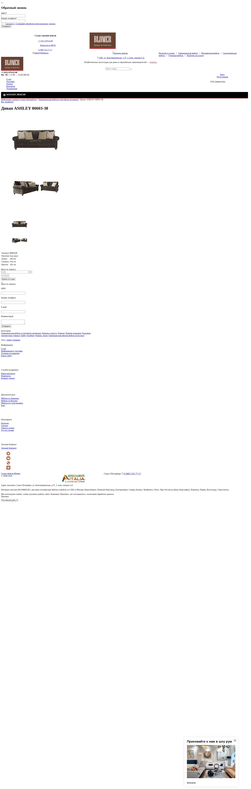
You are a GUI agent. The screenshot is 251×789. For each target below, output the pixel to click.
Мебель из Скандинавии (12, 403)
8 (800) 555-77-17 (45, 50)
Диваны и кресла (49, 333)
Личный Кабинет (9, 448)
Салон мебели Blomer (10, 473)
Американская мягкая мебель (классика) (66, 335)
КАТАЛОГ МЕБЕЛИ (16, 94)
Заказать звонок (121, 53)
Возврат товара (8, 378)
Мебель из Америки (10, 398)
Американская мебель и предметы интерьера (21, 333)
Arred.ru (153, 62)
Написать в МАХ (48, 45)
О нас (8, 79)
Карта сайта (6, 356)
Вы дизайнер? (7, 102)
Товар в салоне (7, 428)
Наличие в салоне (167, 53)
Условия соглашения (10, 353)
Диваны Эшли (41, 335)
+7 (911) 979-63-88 (45, 41)
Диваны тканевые (73, 333)
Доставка (10, 81)
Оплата (9, 84)
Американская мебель (188, 53)
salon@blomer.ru (41, 53)
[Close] (2, 2)
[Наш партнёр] (74, 483)
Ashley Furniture (27, 335)
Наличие (5, 423)
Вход (222, 74)
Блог (3, 405)
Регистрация (222, 77)
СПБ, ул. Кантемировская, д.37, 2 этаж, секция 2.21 (121, 58)
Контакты (10, 86)
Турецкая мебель (175, 55)
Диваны (61, 333)
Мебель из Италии (9, 401)
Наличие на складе (195, 55)
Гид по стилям (7, 430)
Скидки (4, 425)
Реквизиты (6, 376)
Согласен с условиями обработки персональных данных (30, 24)
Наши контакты (8, 373)
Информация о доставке (12, 351)
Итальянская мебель (210, 53)
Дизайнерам (11, 89)
